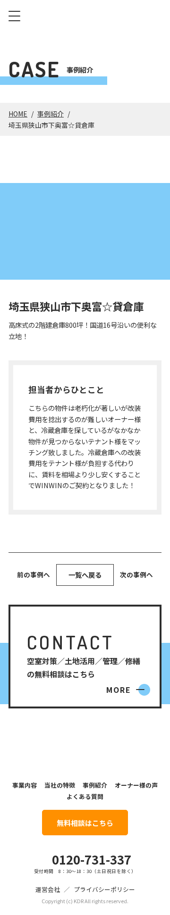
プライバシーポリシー (104, 889)
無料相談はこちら (85, 823)
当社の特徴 (59, 785)
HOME (17, 113)
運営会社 (47, 889)
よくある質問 (85, 796)
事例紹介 (50, 113)
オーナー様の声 (136, 785)
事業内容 (24, 785)
